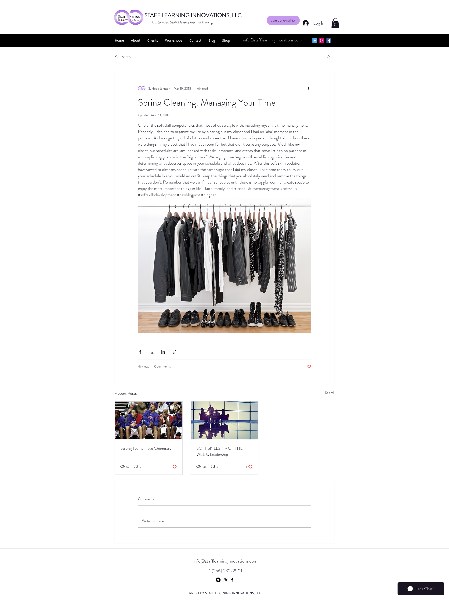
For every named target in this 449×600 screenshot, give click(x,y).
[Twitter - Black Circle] (218, 580)
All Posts (122, 56)
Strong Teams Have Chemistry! (146, 448)
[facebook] (328, 40)
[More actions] (308, 89)
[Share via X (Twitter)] (151, 352)
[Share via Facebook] (140, 352)
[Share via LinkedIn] (163, 352)
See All (329, 392)
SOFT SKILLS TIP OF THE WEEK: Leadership (219, 451)
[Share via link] (174, 352)
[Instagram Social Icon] (321, 40)
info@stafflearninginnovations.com (272, 40)
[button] (283, 20)
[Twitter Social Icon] (314, 40)
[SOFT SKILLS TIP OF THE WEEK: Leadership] (224, 420)
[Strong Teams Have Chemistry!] (148, 420)
